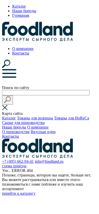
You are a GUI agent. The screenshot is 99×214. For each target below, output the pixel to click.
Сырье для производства (23, 122)
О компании (23, 48)
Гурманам (20, 15)
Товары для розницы (35, 118)
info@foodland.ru (49, 161)
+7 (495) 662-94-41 (18, 161)
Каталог (19, 6)
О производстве (16, 132)
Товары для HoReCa (71, 118)
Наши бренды (24, 11)
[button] (7, 100)
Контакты (20, 53)
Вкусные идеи (43, 132)
